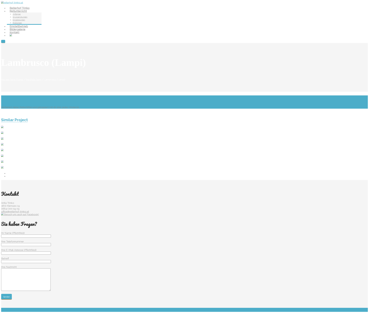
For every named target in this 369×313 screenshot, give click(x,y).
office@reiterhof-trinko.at (15, 211)
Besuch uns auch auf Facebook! (21, 214)
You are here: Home (12, 79)
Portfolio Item (33, 79)
